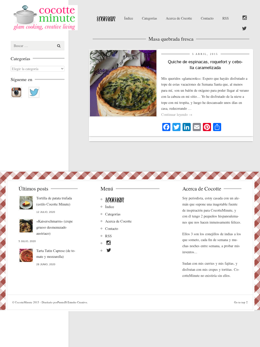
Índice (128, 18)
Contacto (207, 18)
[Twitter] (244, 28)
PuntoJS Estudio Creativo (72, 302)
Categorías (149, 18)
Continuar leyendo (176, 114)
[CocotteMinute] (48, 17)
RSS (225, 18)
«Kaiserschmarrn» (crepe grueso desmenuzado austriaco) (54, 227)
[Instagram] (244, 18)
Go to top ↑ (241, 302)
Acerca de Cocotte (179, 18)
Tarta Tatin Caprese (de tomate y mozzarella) (55, 253)
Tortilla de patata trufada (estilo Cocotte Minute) (54, 201)
